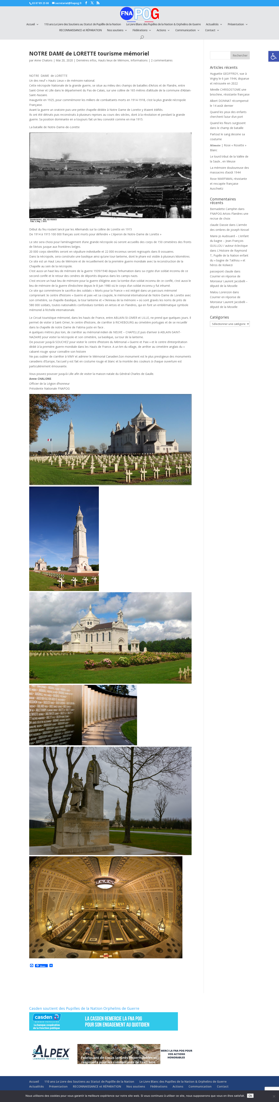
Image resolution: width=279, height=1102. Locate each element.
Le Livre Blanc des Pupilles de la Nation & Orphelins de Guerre (163, 24)
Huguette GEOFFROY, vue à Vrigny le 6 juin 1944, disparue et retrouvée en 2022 (229, 78)
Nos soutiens (115, 30)
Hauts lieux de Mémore (113, 60)
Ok (250, 1095)
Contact (210, 30)
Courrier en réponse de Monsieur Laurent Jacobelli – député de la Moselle (229, 281)
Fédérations (140, 30)
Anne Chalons (43, 60)
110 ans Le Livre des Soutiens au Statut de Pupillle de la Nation (82, 24)
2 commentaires (162, 60)
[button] (273, 56)
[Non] (274, 1096)
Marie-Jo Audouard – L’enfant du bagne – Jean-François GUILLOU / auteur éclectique (229, 241)
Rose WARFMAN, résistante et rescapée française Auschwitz (228, 183)
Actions (161, 30)
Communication (185, 30)
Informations (139, 60)
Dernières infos (86, 60)
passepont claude (221, 271)
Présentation (236, 24)
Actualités (212, 24)
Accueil (30, 24)
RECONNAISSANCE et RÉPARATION (80, 30)
